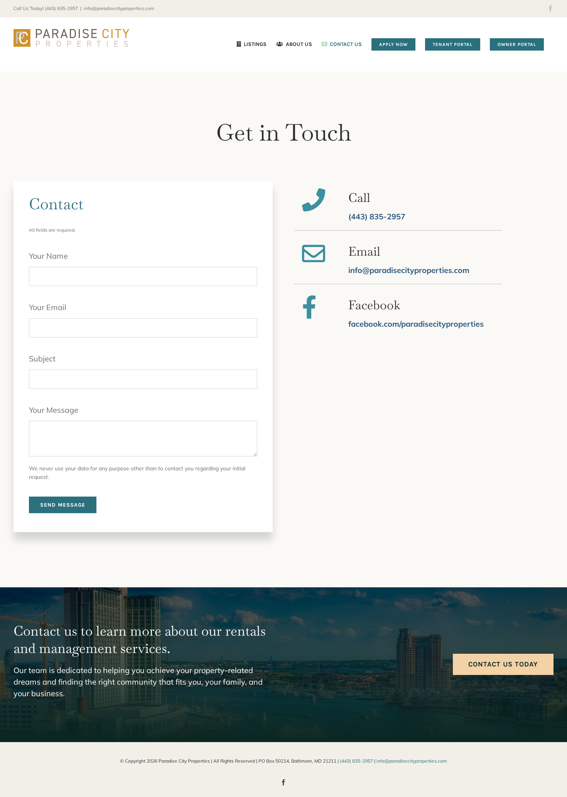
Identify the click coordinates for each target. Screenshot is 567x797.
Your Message (53, 410)
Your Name (48, 256)
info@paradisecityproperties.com (119, 8)
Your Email (47, 307)
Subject (42, 358)
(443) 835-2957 (61, 8)
